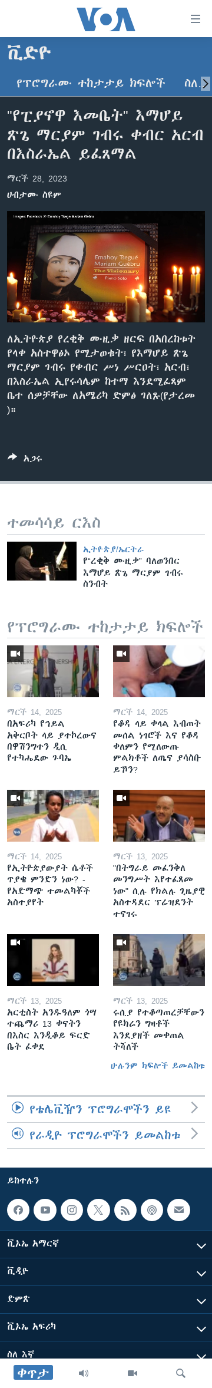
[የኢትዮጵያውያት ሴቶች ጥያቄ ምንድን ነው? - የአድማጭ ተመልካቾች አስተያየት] (53, 816)
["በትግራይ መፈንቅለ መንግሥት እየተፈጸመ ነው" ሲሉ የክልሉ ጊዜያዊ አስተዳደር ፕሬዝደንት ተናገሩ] (159, 816)
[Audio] (83, 1373)
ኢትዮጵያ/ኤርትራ (113, 549)
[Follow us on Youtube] (45, 1210)
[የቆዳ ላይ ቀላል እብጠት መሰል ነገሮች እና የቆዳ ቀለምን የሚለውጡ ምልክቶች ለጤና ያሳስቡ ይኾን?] (159, 671)
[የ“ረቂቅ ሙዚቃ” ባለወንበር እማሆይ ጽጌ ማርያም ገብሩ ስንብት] (42, 561)
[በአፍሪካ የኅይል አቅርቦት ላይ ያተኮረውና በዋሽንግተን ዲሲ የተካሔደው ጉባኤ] (53, 671)
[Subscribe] (178, 1210)
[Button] (25, 461)
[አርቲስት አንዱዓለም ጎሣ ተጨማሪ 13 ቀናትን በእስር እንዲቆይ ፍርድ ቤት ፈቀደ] (53, 960)
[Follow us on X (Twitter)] (98, 1210)
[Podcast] (152, 1210)
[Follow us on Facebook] (18, 1210)
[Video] (132, 1373)
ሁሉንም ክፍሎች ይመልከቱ (158, 1065)
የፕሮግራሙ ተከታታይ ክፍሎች (90, 83)
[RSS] (125, 1210)
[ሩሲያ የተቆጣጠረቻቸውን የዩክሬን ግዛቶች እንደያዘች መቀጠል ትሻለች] (159, 960)
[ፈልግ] (180, 1373)
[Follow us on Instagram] (72, 1210)
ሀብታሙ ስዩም (34, 195)
